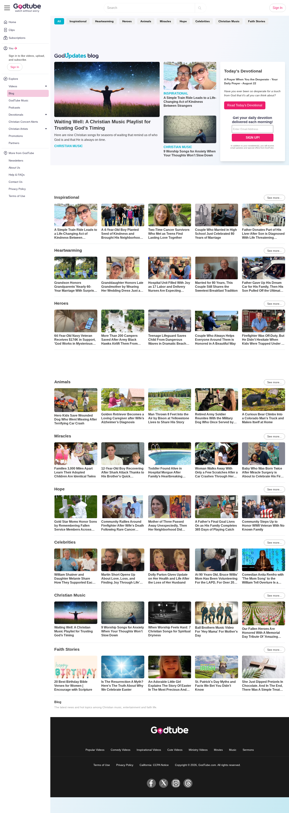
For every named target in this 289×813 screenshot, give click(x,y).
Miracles (165, 21)
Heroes (127, 21)
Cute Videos (174, 749)
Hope (183, 21)
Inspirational (78, 21)
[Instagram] (175, 783)
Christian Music (228, 21)
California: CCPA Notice (154, 765)
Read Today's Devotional (244, 105)
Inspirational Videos (149, 749)
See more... (274, 197)
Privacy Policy (124, 765)
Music (232, 749)
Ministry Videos (198, 749)
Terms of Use (101, 765)
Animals (145, 21)
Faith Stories (256, 21)
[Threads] (187, 783)
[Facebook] (151, 783)
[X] (163, 783)
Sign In (14, 67)
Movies (218, 749)
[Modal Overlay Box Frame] (252, 133)
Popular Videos (95, 749)
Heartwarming (104, 21)
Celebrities (202, 21)
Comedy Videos (120, 749)
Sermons (248, 749)
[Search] (199, 8)
